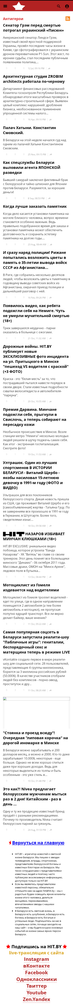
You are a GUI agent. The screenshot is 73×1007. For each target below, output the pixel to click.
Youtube (36, 992)
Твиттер (36, 985)
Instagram (36, 959)
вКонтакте (36, 965)
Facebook (36, 972)
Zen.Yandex (36, 999)
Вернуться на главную (38, 842)
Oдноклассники (36, 979)
